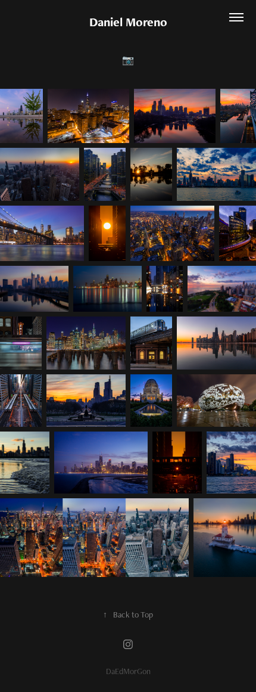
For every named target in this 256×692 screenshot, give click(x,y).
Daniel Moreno (128, 22)
